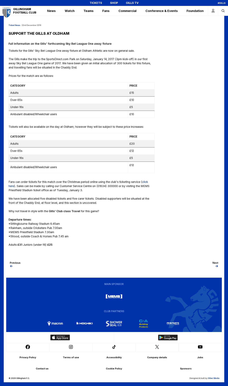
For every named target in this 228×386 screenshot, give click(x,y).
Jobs (200, 357)
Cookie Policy (114, 368)
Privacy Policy (28, 357)
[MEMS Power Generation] (114, 296)
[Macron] (55, 323)
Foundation (195, 11)
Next (215, 262)
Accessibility (114, 357)
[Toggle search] (223, 11)
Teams (89, 11)
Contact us (42, 368)
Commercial (127, 11)
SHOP (114, 3)
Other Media (213, 378)
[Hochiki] (84, 323)
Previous (15, 262)
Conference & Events (161, 11)
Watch (70, 11)
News (51, 11)
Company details (157, 357)
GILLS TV (132, 3)
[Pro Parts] (172, 323)
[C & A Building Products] (143, 323)
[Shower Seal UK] (114, 323)
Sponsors (186, 368)
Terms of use (71, 357)
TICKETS (96, 3)
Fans (106, 11)
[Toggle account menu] (213, 11)
